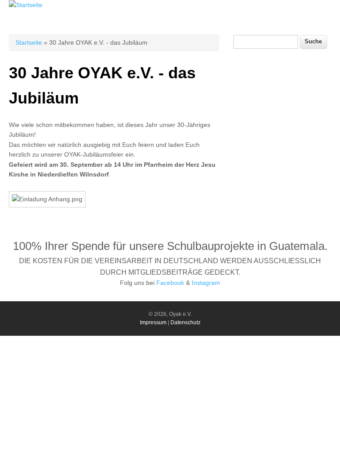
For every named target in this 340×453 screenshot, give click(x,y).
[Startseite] (25, 4)
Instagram (206, 282)
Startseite (28, 42)
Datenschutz (185, 322)
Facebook (170, 282)
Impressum (153, 322)
